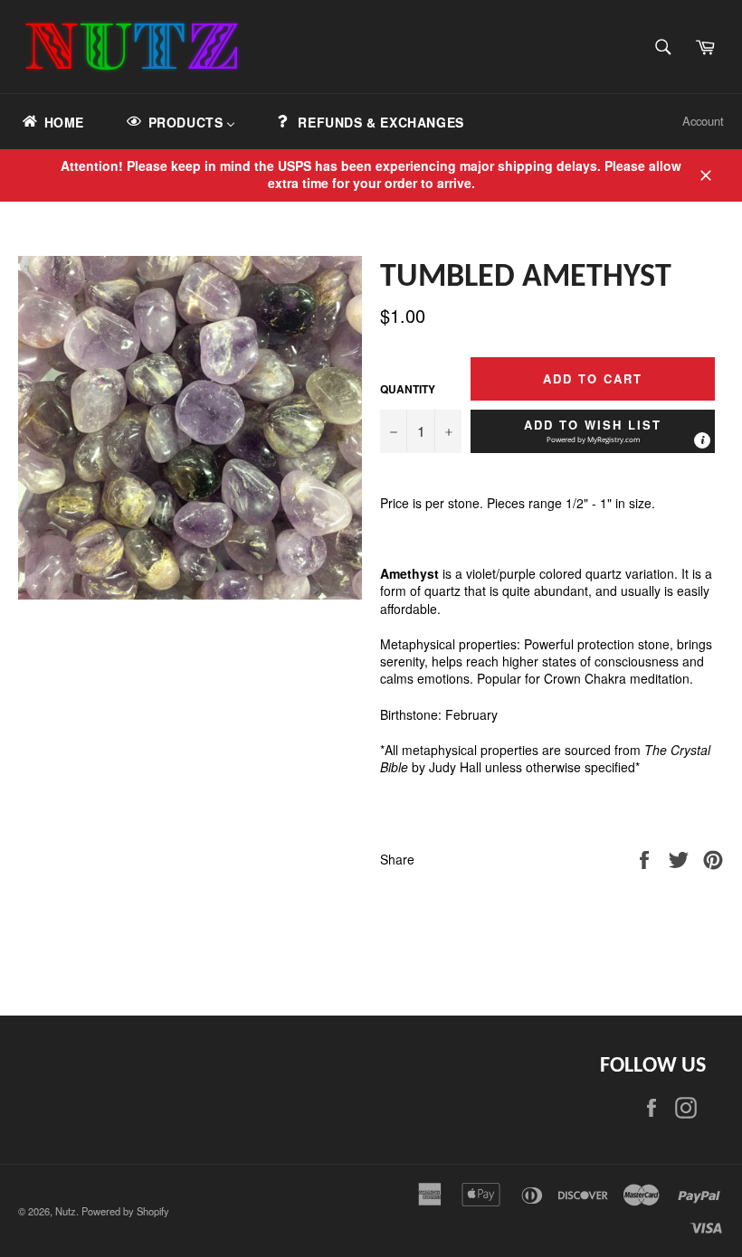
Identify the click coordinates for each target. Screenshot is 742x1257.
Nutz (65, 1211)
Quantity (407, 390)
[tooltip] (702, 440)
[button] (593, 431)
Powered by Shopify (125, 1211)
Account (703, 120)
